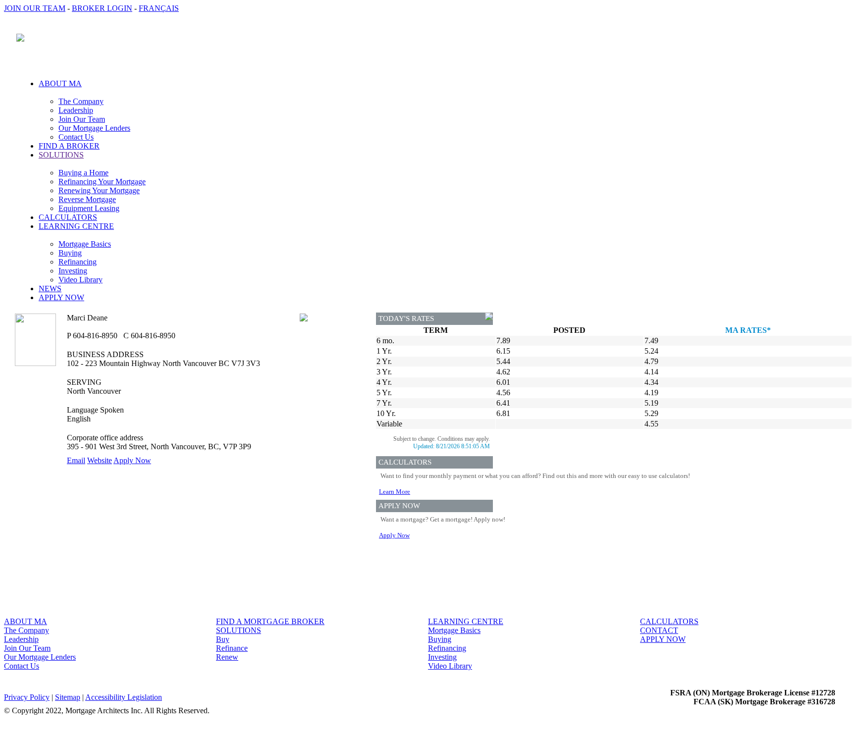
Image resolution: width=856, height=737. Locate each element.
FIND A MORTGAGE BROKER (270, 621)
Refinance (232, 648)
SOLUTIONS (238, 630)
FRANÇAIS (159, 8)
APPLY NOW (61, 297)
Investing (72, 270)
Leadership (75, 110)
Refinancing (77, 262)
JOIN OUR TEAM (34, 8)
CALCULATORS (68, 217)
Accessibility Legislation (123, 697)
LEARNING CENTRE (465, 621)
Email (76, 460)
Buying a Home (83, 172)
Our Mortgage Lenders (94, 128)
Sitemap (67, 697)
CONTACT (659, 630)
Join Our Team (81, 119)
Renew (227, 657)
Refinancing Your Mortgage (102, 181)
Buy (222, 639)
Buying (70, 253)
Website (99, 460)
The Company (81, 101)
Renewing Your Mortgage (99, 190)
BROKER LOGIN (102, 8)
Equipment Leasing (88, 208)
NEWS (50, 288)
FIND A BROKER (69, 146)
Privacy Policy (27, 697)
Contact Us (76, 137)
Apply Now (132, 460)
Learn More (394, 491)
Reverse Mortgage (87, 199)
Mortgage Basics (84, 244)
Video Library (80, 279)
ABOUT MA (25, 621)
